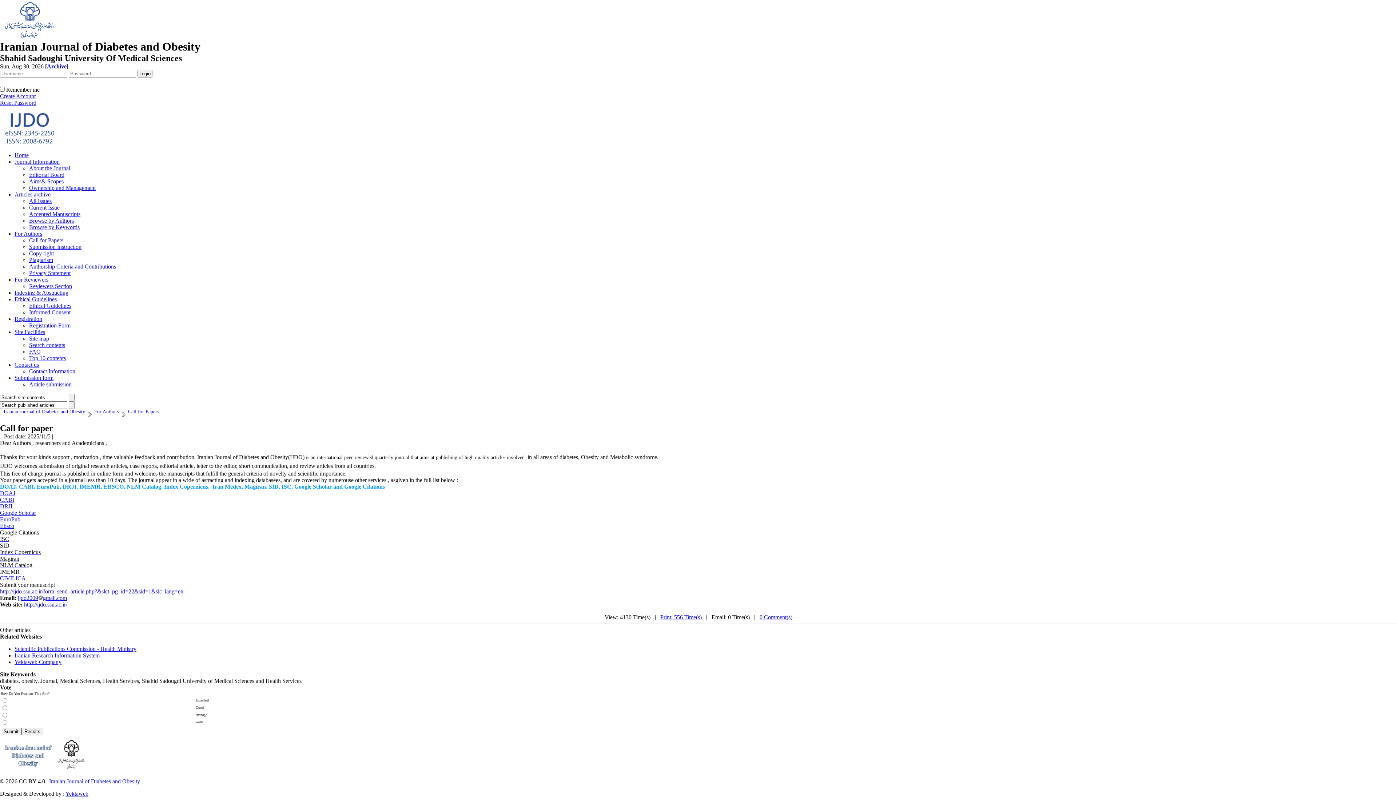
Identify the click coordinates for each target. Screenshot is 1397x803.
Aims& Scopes (46, 181)
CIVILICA (13, 578)
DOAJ (7, 493)
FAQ (35, 352)
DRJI (6, 506)
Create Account (18, 96)
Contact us (27, 365)
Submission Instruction (55, 247)
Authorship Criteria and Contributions (72, 266)
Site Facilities (30, 332)
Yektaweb (76, 794)
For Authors (28, 234)
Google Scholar (18, 513)
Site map (39, 338)
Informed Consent (50, 312)
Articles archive (33, 194)
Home (22, 155)
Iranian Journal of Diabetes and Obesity (94, 781)
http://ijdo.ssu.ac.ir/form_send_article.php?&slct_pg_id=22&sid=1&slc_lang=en (91, 591)
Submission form (34, 378)
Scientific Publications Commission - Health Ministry (75, 649)
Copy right (41, 253)
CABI (7, 500)
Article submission (50, 384)
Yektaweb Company (38, 662)
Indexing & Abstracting (41, 293)
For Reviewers (31, 280)
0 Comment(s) (776, 617)
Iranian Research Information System (57, 655)
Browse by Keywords (54, 227)
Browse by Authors (51, 221)
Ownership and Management (62, 188)
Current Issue (44, 207)
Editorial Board (46, 175)
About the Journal (49, 168)
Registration (28, 319)
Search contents (47, 345)
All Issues (40, 201)
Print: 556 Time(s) (681, 617)
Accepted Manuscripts (54, 214)
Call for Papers (46, 240)
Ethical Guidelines (36, 299)
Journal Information (37, 162)
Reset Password (18, 103)
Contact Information (52, 371)
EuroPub (10, 519)
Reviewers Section (50, 286)
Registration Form (50, 325)
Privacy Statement (50, 273)
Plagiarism (41, 260)
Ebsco (7, 526)
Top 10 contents (47, 358)
